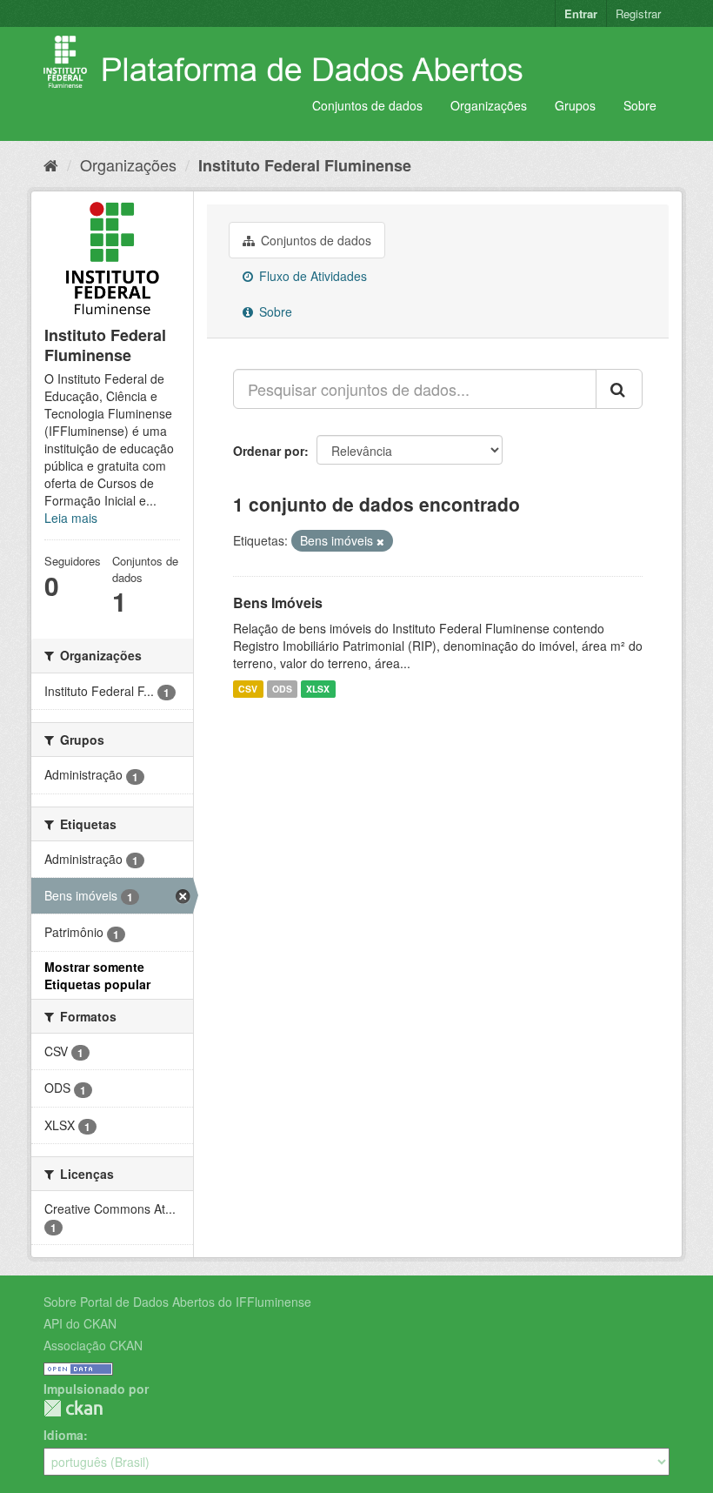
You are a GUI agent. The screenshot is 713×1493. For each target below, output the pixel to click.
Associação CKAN (93, 1345)
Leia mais (70, 517)
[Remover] (380, 541)
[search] (619, 389)
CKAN (73, 1408)
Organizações (488, 105)
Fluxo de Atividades (311, 276)
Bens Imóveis (278, 603)
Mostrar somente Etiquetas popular (97, 975)
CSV (247, 688)
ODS (282, 688)
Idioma (63, 1434)
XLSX (318, 688)
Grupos (575, 105)
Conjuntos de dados (367, 105)
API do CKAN (80, 1323)
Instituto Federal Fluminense (304, 165)
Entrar (580, 13)
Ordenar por (268, 450)
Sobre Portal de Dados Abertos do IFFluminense (177, 1301)
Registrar (638, 13)
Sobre (639, 105)
